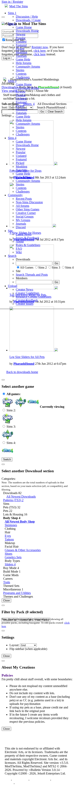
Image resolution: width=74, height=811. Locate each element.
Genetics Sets (13, 557)
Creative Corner (26, 213)
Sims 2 (12, 23)
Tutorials (21, 56)
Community (15, 195)
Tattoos (9, 539)
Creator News (24, 289)
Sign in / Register (12, 1)
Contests (21, 73)
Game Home (24, 27)
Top (7, 780)
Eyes (8, 535)
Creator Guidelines (27, 293)
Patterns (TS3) (13, 500)
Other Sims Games (27, 209)
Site (10, 230)
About (20, 241)
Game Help (23, 59)
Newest (20, 34)
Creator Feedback (27, 300)
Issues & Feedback (27, 238)
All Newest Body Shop (20, 521)
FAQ (19, 248)
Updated (21, 41)
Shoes (8, 553)
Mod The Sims (18, 6)
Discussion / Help (27, 16)
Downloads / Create (28, 20)
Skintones (11, 525)
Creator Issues (24, 303)
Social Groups (25, 216)
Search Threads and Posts (32, 274)
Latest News (23, 234)
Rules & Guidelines (28, 245)
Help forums (23, 63)
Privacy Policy (39, 780)
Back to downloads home (22, 372)
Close (6, 600)
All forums (22, 205)
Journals (21, 223)
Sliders (10, 564)
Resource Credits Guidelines (33, 296)
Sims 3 (12, 81)
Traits (6, 582)
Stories (20, 70)
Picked (20, 48)
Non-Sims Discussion (29, 202)
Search (12, 255)
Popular (20, 38)
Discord (21, 227)
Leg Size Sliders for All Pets (27, 357)
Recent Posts (24, 198)
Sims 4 (12, 138)
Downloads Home (27, 31)
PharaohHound (23, 363)
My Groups (23, 220)
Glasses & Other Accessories (23, 550)
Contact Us (20, 780)
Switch (7, 459)
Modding (21, 52)
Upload (12, 286)
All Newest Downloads (21, 496)
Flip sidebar (16, 649)
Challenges (23, 77)
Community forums (28, 66)
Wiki (19, 252)
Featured (21, 45)
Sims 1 (12, 13)
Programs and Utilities (17, 593)
